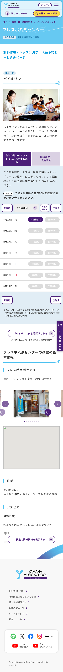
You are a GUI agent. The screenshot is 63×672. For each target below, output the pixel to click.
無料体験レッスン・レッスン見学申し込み (17, 159)
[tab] (24, 421)
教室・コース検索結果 (22, 21)
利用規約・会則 (17, 591)
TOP (5, 21)
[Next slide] (57, 404)
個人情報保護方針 (18, 602)
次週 (55, 208)
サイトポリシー (17, 613)
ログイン (45, 5)
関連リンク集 (15, 619)
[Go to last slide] (5, 404)
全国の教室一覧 (17, 608)
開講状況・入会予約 (46, 158)
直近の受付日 (44, 208)
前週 (7, 208)
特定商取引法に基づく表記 (22, 596)
